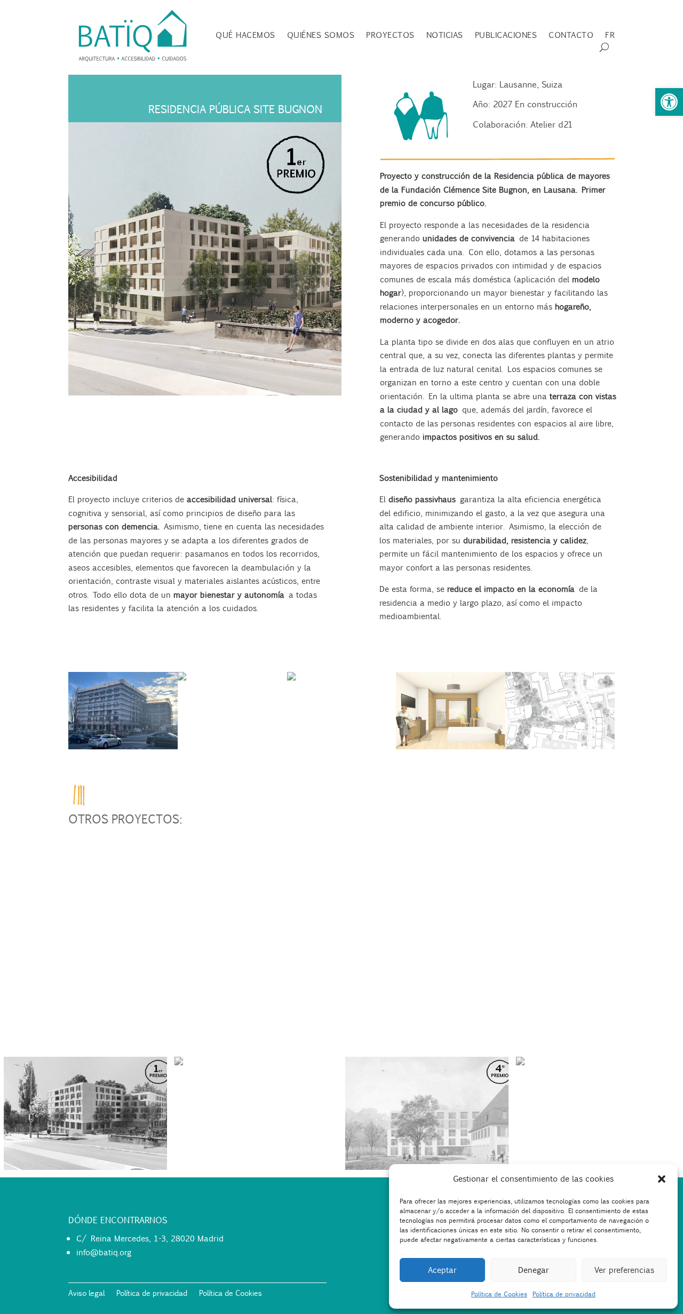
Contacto (571, 36)
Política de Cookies (499, 1294)
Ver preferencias (624, 1270)
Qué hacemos (245, 36)
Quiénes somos (321, 36)
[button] (669, 102)
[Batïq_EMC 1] (123, 749)
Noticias (444, 36)
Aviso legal (86, 1293)
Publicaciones (506, 36)
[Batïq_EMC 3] (182, 680)
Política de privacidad (564, 1294)
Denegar (533, 1270)
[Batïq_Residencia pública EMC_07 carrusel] (450, 749)
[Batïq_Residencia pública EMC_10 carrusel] (560, 749)
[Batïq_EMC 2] (291, 680)
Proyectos (390, 36)
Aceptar (442, 1270)
